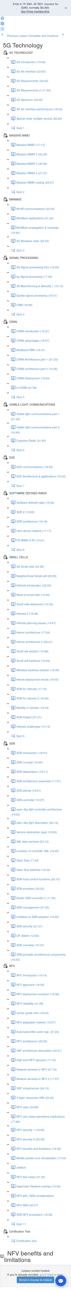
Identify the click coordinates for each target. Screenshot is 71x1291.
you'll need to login (51, 1274)
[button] (2, 19)
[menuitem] (2, 25)
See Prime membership (35, 11)
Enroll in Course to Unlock (35, 1280)
